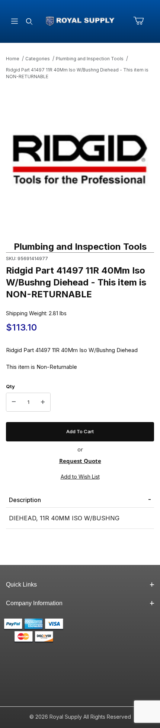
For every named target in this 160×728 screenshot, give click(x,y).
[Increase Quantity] (42, 402)
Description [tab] (25, 500)
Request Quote (80, 460)
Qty (10, 386)
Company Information (34, 603)
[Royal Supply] (80, 20)
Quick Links (21, 584)
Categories (37, 58)
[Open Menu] (14, 21)
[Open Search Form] (29, 21)
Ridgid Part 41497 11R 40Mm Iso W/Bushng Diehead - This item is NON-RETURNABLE (77, 73)
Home (12, 58)
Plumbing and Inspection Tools (90, 58)
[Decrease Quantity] (13, 402)
